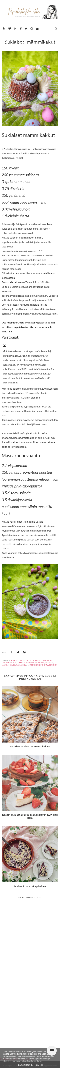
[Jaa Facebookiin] (11, 652)
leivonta (25, 660)
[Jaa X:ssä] (18, 652)
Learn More (25, 1065)
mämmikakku (35, 665)
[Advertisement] (30, 1010)
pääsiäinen (51, 665)
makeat (37, 660)
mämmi (49, 663)
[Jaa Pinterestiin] (24, 652)
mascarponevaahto (31, 663)
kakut (15, 660)
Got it (39, 1065)
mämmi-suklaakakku (14, 665)
